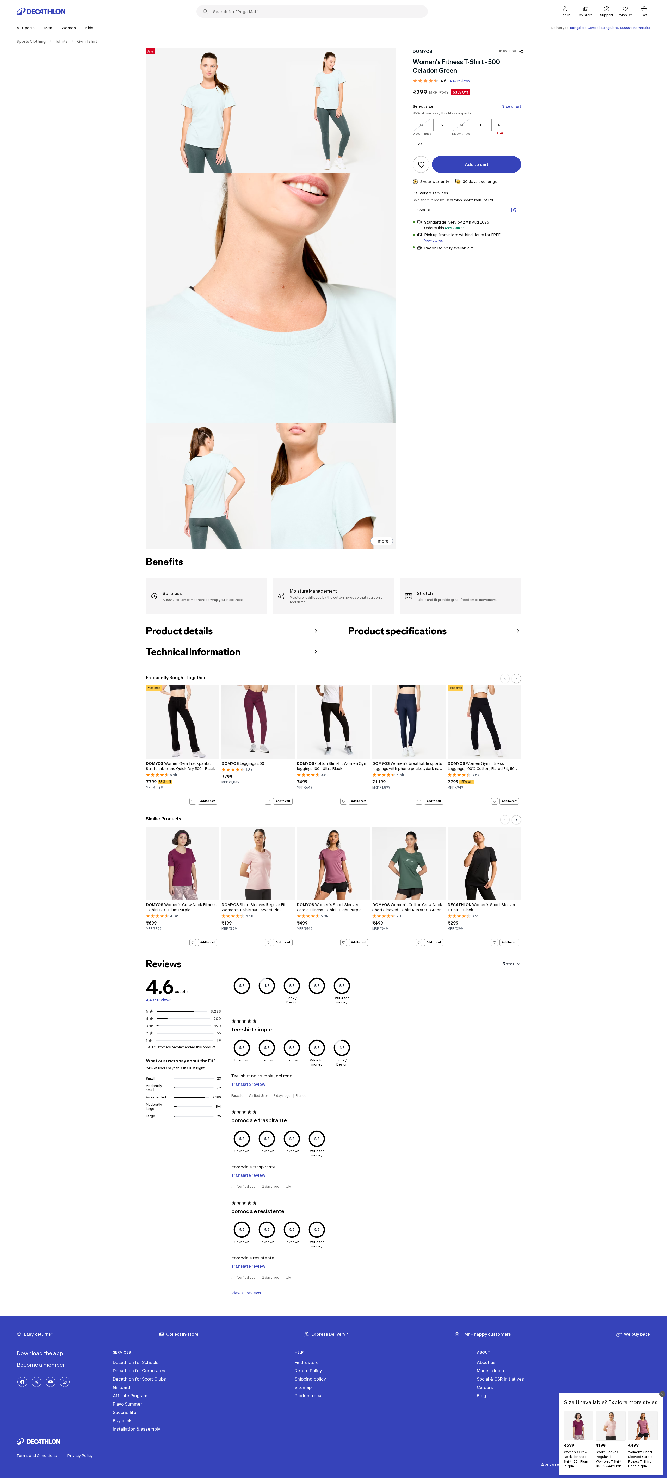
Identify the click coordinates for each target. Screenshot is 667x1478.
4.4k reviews (460, 81)
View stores (433, 240)
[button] (27, 28)
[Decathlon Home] (41, 11)
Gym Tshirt (87, 41)
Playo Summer (127, 1404)
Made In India (490, 1370)
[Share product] (521, 51)
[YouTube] (50, 1382)
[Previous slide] (505, 678)
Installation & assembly (136, 1429)
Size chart (511, 106)
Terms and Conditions (37, 1455)
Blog (481, 1395)
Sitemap (303, 1387)
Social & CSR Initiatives (500, 1379)
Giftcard (121, 1387)
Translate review (248, 1084)
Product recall (309, 1395)
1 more (381, 541)
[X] (36, 1382)
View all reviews (246, 1293)
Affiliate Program (130, 1395)
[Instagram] (65, 1382)
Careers (485, 1387)
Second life (124, 1412)
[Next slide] (516, 678)
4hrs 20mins (455, 228)
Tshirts (61, 41)
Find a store (307, 1362)
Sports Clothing (31, 41)
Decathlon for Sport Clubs (139, 1379)
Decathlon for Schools (135, 1362)
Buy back (122, 1420)
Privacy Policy (80, 1455)
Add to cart (207, 801)
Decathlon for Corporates (139, 1370)
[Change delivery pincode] (513, 210)
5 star (508, 963)
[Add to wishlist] (421, 164)
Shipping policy (310, 1379)
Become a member (41, 1365)
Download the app (40, 1353)
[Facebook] (22, 1382)
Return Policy (308, 1370)
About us (486, 1362)
